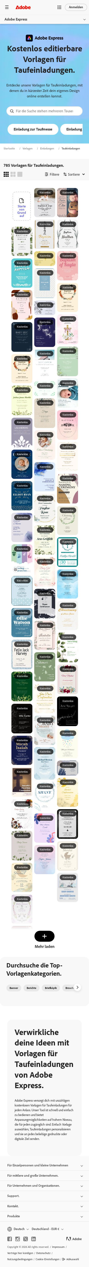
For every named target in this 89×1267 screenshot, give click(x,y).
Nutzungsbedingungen (19, 1259)
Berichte (31, 988)
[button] (59, 7)
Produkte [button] (13, 1216)
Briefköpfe (51, 988)
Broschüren (72, 988)
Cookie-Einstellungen (47, 1259)
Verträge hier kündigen (20, 1253)
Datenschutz (43, 1253)
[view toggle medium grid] (13, 174)
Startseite (9, 148)
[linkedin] (33, 1239)
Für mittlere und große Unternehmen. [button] (32, 1176)
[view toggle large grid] (19, 174)
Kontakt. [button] (13, 1206)
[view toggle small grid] (6, 174)
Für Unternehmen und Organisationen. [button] (33, 1186)
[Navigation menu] (7, 7)
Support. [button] (13, 1196)
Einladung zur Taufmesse (33, 129)
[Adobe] (23, 7)
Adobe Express (16, 19)
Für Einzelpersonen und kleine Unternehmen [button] (37, 1165)
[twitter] (25, 1239)
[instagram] (17, 1239)
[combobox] (44, 111)
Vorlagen (27, 148)
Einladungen (47, 148)
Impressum (58, 1247)
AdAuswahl (72, 1259)
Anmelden (76, 7)
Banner (14, 988)
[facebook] (9, 1239)
